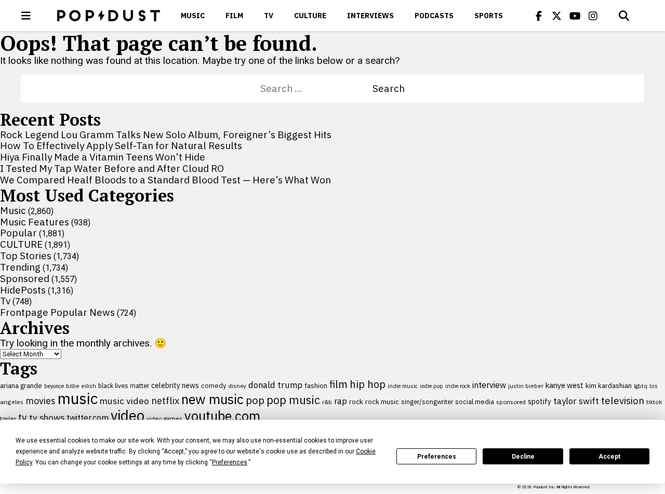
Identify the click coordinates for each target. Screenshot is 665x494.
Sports (488, 15)
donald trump (275, 385)
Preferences (436, 456)
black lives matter (123, 385)
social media (474, 401)
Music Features (34, 222)
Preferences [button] (229, 462)
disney (237, 386)
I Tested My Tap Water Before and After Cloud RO (112, 168)
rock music (382, 401)
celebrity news (175, 385)
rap (340, 401)
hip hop (367, 384)
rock (356, 401)
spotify (539, 401)
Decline (523, 456)
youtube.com (222, 415)
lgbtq (640, 386)
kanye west (564, 385)
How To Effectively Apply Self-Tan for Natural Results (121, 145)
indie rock (457, 386)
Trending (20, 267)
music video (124, 401)
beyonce (54, 386)
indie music (403, 386)
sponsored (511, 402)
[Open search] (624, 15)
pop (255, 400)
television (622, 400)
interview (489, 385)
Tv (268, 15)
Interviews (370, 15)
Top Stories (25, 255)
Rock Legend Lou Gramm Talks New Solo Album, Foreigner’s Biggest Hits (165, 134)
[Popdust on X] (557, 15)
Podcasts (434, 15)
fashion (315, 385)
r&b (327, 402)
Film (234, 15)
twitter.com (87, 417)
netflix (165, 400)
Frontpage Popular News (57, 312)
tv (22, 416)
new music (212, 399)
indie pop (431, 386)
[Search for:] (316, 88)
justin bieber (525, 386)
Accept (609, 456)
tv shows (46, 417)
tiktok (654, 402)
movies (40, 401)
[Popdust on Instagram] (593, 15)
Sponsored (24, 278)
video (127, 415)
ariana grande (21, 385)
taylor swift (576, 401)
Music (193, 15)
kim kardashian (609, 385)
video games (164, 418)
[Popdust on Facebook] (539, 15)
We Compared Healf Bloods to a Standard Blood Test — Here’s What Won (165, 179)
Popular (18, 232)
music (78, 398)
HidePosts (23, 290)
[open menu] (26, 15)
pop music (293, 400)
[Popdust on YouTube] (575, 15)
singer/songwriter (427, 401)
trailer (8, 418)
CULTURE (310, 15)
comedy (213, 385)
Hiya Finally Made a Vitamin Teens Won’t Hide (102, 157)
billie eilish (81, 386)
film (338, 384)
